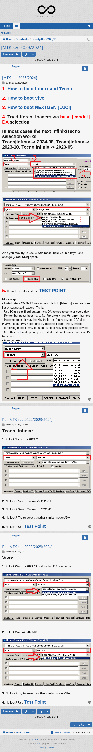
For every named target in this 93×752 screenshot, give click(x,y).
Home (6, 25)
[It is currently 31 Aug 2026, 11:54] (88, 39)
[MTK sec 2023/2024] (22, 47)
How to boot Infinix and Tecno (39, 88)
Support (16, 66)
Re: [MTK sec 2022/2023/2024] (27, 419)
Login (7, 32)
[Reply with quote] (85, 68)
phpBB (34, 739)
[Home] (46, 11)
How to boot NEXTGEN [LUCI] (39, 107)
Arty (38, 743)
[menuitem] (60, 732)
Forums (17, 26)
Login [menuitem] (90, 26)
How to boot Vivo (25, 98)
